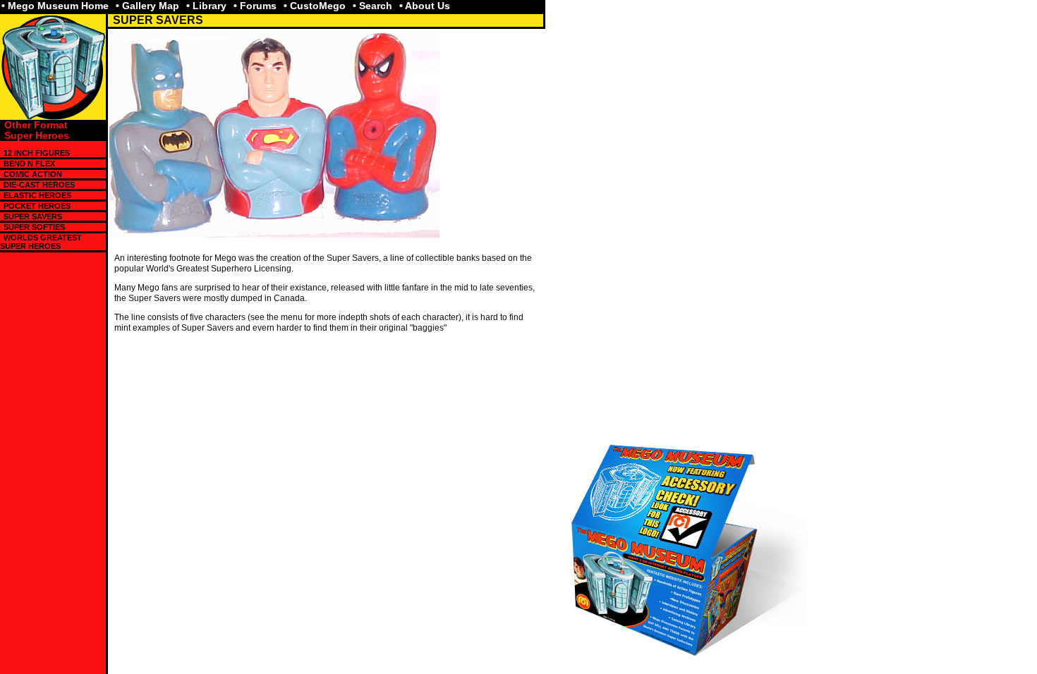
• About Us (424, 5)
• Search (372, 5)
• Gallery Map (147, 5)
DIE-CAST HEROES (39, 184)
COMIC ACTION (33, 174)
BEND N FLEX (29, 163)
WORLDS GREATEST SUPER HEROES (41, 241)
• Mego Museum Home (55, 5)
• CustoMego (315, 5)
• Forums (255, 5)
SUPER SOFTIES (34, 227)
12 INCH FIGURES (37, 153)
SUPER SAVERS (33, 216)
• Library (206, 5)
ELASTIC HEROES (37, 195)
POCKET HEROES (37, 206)
